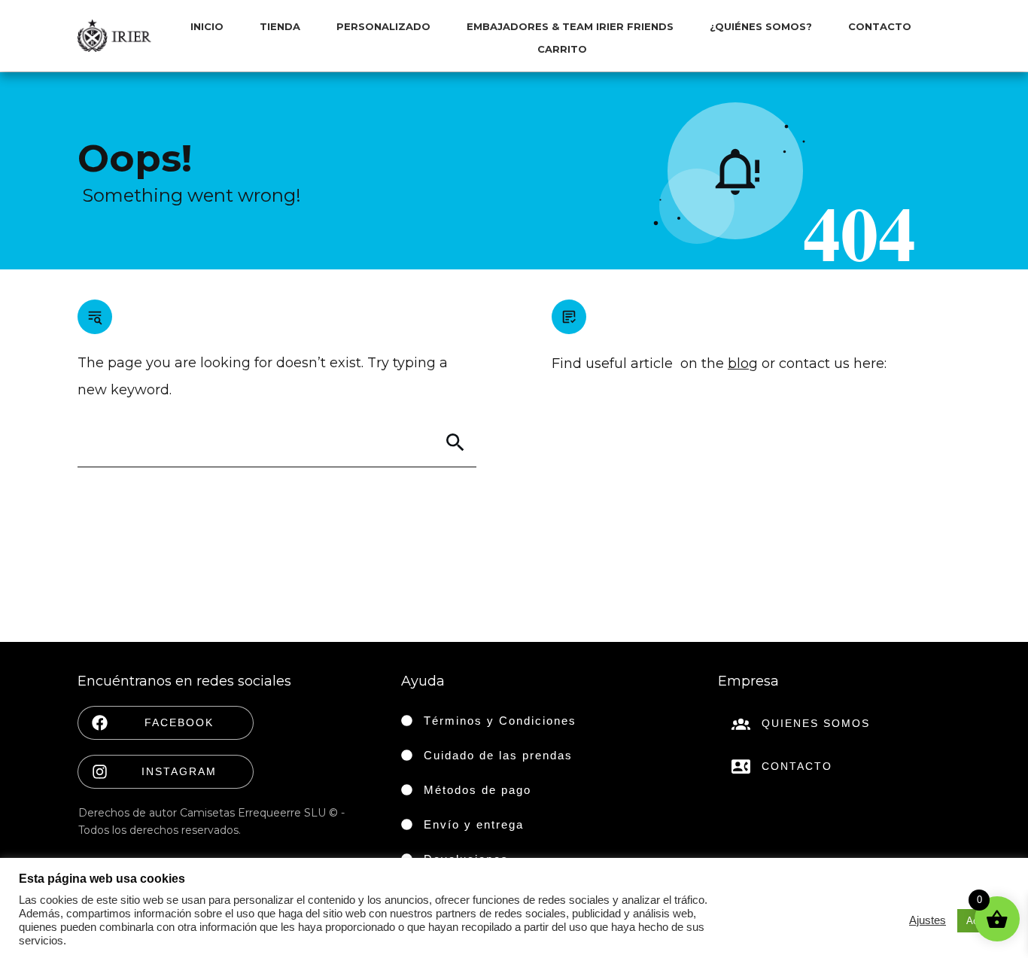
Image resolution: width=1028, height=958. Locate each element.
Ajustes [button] (927, 920)
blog (743, 363)
